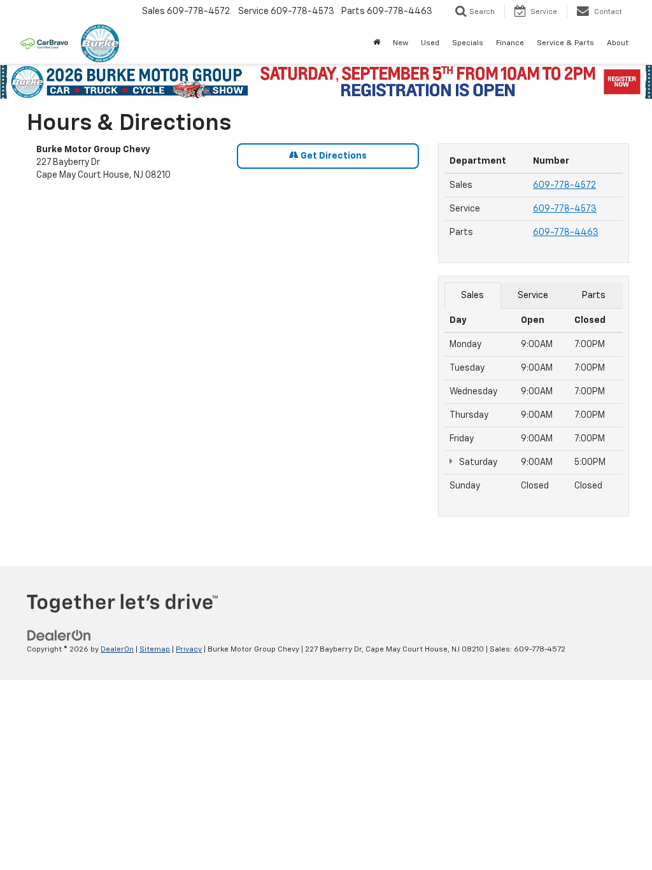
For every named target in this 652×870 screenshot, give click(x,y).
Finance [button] (510, 43)
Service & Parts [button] (565, 43)
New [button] (400, 43)
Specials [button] (467, 43)
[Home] (376, 43)
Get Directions (333, 156)
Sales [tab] (472, 295)
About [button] (617, 43)
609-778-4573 (565, 208)
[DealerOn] (59, 635)
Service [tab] (533, 295)
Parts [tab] (594, 295)
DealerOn (117, 649)
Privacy (189, 649)
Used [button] (430, 43)
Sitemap (154, 649)
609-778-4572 (564, 185)
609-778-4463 (566, 232)
